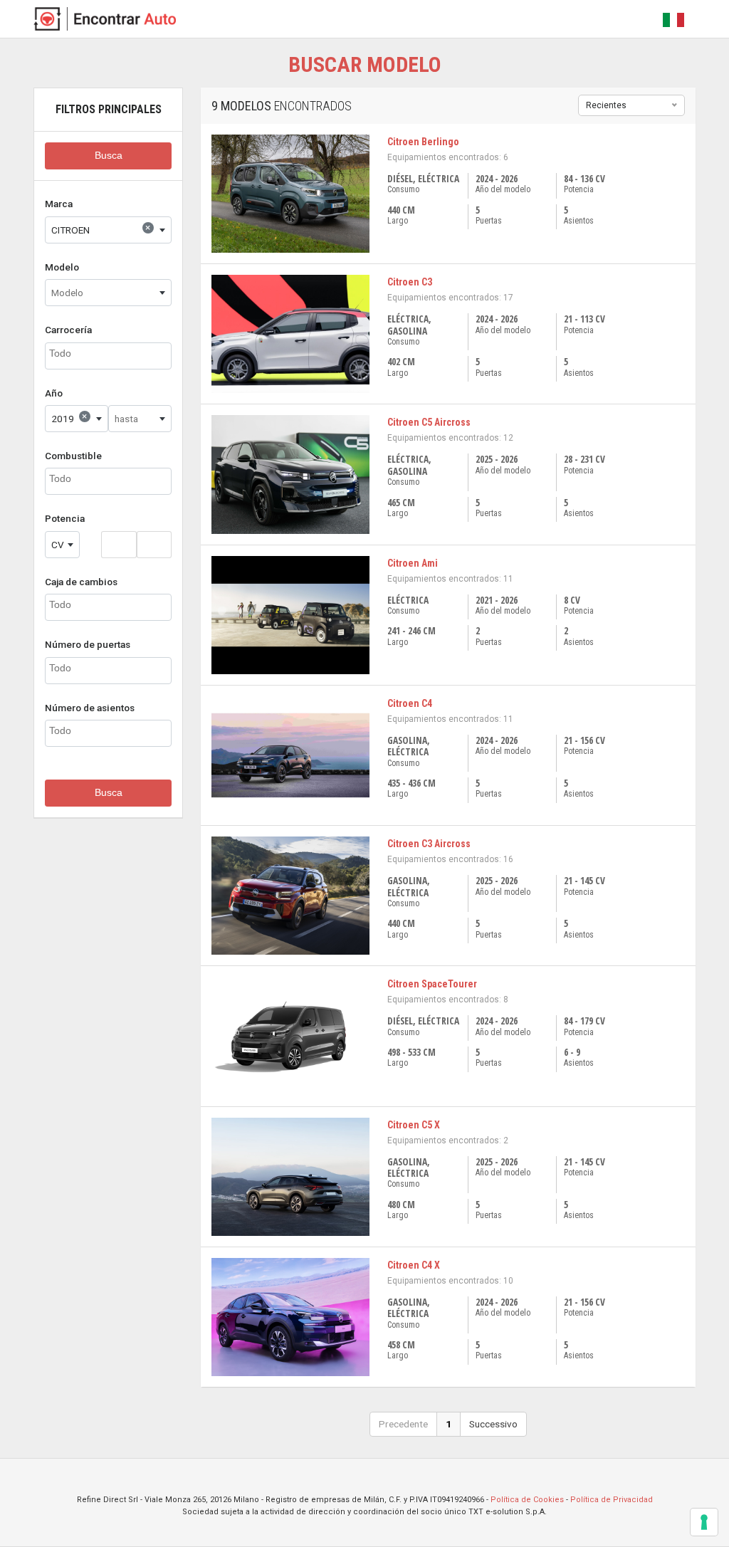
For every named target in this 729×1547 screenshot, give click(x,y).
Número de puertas (87, 644)
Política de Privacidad (611, 1499)
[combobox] (108, 229)
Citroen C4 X (413, 1265)
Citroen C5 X (413, 1125)
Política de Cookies (527, 1499)
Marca (59, 203)
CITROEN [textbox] (100, 228)
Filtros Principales (109, 109)
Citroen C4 (409, 703)
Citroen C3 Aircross (429, 843)
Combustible (73, 455)
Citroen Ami (412, 563)
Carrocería (68, 329)
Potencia (65, 518)
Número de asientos (90, 707)
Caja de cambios (81, 581)
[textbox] (108, 292)
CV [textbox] (57, 544)
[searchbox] (108, 354)
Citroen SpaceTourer (432, 984)
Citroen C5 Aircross (429, 422)
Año (54, 393)
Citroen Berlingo (423, 141)
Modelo (62, 267)
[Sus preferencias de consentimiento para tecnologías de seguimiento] (704, 1522)
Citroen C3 (409, 282)
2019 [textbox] (69, 417)
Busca (108, 155)
